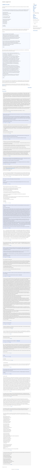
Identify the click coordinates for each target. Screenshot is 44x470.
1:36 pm (10, 356)
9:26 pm (11, 338)
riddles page (18, 340)
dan (5, 122)
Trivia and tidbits (30, 87)
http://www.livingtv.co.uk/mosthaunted (10, 168)
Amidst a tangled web (6, 1)
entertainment (34, 7)
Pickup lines (34, 17)
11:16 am (10, 320)
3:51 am (9, 170)
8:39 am (10, 111)
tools (33, 10)
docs (33, 6)
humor (34, 9)
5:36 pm (11, 406)
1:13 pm (9, 270)
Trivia (33, 16)
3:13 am (11, 396)
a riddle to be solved (5, 4)
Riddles (34, 14)
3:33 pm (12, 328)
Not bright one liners (35, 18)
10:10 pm (10, 245)
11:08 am (11, 464)
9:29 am (9, 122)
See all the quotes (35, 30)
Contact (18, 469)
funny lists (34, 8)
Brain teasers (34, 15)
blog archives (34, 5)
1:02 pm (10, 176)
